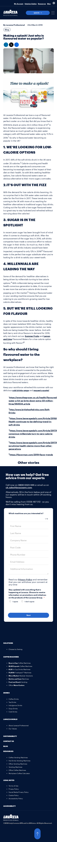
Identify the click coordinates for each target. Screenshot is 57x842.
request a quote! (41, 390)
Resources (42, 4)
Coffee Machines (11, 657)
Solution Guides (31, 4)
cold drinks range (20, 390)
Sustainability (10, 736)
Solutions (8, 643)
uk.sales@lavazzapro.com (19, 487)
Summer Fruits (32, 336)
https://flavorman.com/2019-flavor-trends (31, 454)
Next (29, 615)
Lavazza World (10, 719)
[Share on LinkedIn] (6, 44)
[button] (53, 12)
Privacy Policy (25, 579)
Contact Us (8, 741)
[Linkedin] (6, 829)
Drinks (6, 693)
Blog (49, 4)
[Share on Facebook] (16, 44)
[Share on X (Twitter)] (11, 44)
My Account (18, 4)
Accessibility (9, 806)
